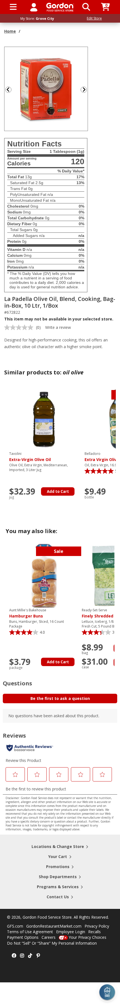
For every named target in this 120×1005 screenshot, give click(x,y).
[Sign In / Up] (34, 7)
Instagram (22, 955)
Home (10, 31)
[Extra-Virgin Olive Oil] (44, 419)
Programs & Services (58, 886)
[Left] (7, 89)
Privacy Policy (97, 926)
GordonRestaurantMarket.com (53, 926)
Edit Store (94, 18)
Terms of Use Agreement (30, 931)
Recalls (94, 931)
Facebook (14, 955)
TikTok (30, 955)
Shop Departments (58, 876)
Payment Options (23, 937)
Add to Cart (58, 491)
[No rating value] (20, 327)
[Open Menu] (13, 7)
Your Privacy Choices (87, 937)
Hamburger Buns (27, 613)
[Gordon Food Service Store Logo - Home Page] (60, 7)
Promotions (57, 866)
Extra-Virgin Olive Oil (30, 457)
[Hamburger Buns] (44, 575)
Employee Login (70, 931)
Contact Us (58, 896)
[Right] (86, 89)
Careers (49, 937)
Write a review (58, 327)
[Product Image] (46, 88)
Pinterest (38, 955)
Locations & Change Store (58, 846)
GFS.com (15, 926)
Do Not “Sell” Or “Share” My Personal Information (52, 943)
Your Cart (57, 856)
